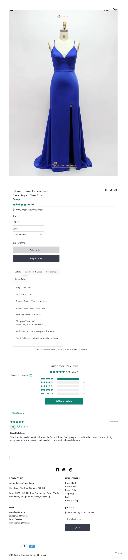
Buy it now (36, 258)
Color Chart (70, 486)
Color (15, 228)
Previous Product (71, 349)
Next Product (86, 349)
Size (14, 216)
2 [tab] (65, 182)
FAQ (67, 496)
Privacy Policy (71, 500)
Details (18, 271)
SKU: (15, 243)
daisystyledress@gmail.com (45, 338)
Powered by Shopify (38, 554)
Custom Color (52, 271)
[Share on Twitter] (111, 190)
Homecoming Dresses (19, 522)
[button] (20, 204)
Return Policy (20, 279)
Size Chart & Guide (33, 271)
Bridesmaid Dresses (18, 515)
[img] (17, 421)
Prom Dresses (15, 519)
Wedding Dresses (17, 512)
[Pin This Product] (115, 190)
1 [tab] (62, 182)
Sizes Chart (70, 483)
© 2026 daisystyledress (19, 554)
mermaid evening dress (52, 349)
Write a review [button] (64, 401)
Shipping (69, 493)
